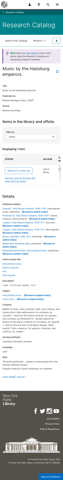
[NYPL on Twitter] (43, 411)
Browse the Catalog (44, 40)
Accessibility (53, 418)
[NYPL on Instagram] (50, 411)
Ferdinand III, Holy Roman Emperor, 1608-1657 (25, 215)
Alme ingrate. (9, 275)
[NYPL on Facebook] (36, 411)
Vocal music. (8, 299)
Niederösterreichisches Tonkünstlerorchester (24, 250)
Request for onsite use (18, 170)
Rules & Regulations (49, 429)
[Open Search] (48, 4)
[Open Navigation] (57, 4)
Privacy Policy (52, 423)
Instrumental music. (12, 263)
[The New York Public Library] (4, 5)
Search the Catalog (16, 40)
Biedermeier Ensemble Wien (16, 243)
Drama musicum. (10, 267)
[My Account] (29, 4)
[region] (31, 169)
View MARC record (13, 376)
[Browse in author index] (35, 211)
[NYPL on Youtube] (56, 411)
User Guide (31, 53)
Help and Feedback (51, 476)
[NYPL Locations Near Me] (38, 4)
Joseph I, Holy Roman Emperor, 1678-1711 (23, 222)
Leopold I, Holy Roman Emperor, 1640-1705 (24, 208)
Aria (4, 271)
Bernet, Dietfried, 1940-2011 (16, 236)
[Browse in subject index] (37, 295)
